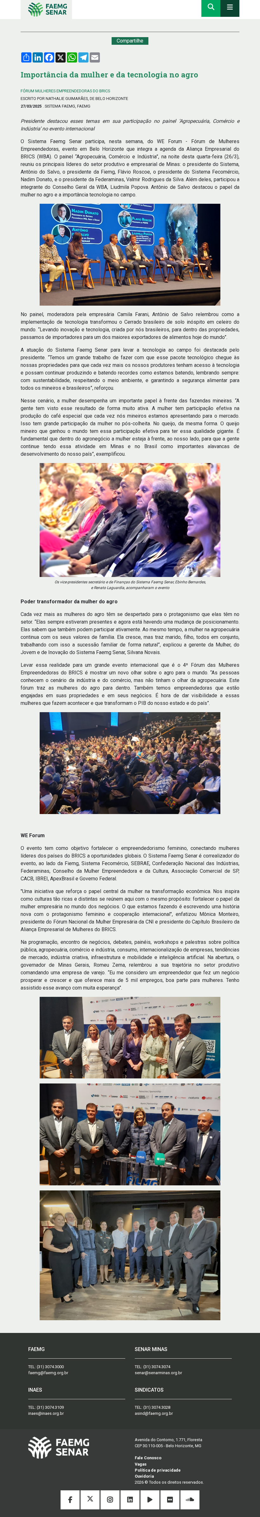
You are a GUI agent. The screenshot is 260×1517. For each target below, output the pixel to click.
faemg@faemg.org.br (48, 1372)
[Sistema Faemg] (58, 1447)
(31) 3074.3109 (50, 1407)
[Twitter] (91, 1500)
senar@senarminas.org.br (158, 1372)
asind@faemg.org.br (154, 1413)
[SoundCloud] (189, 1500)
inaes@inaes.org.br (46, 1413)
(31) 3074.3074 (156, 1366)
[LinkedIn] (130, 1500)
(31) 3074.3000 (50, 1366)
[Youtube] (150, 1500)
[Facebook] (71, 1500)
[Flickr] (170, 1500)
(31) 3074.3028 (156, 1407)
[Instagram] (110, 1500)
